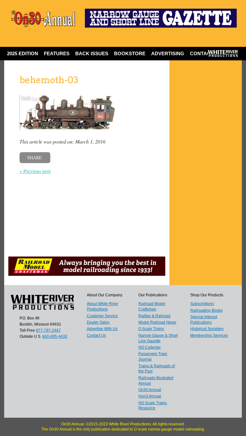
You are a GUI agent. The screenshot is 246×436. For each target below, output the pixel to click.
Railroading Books (206, 310)
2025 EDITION (22, 53)
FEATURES (57, 53)
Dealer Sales (98, 322)
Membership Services (209, 335)
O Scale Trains (151, 329)
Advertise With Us (102, 329)
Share (34, 157)
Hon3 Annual (149, 396)
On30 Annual (149, 390)
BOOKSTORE (129, 53)
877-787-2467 (48, 330)
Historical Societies (207, 329)
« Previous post (35, 171)
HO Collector (149, 347)
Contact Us (205, 53)
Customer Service (102, 316)
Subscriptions (202, 303)
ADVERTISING (167, 53)
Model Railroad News (157, 322)
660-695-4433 (54, 336)
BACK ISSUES (91, 53)
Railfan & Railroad (154, 316)
